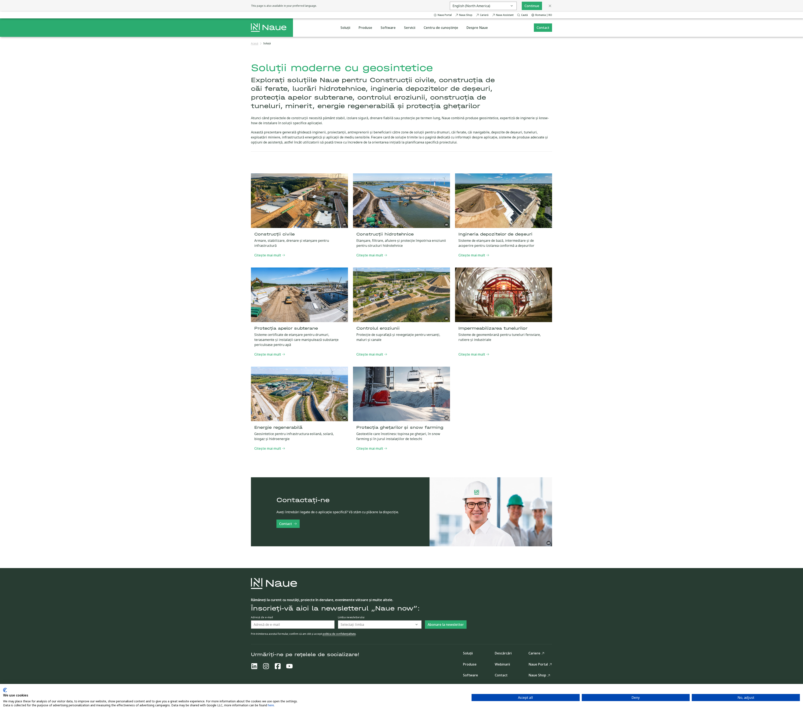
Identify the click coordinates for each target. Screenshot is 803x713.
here (271, 705)
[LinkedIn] (254, 666)
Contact (285, 523)
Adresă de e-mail (262, 617)
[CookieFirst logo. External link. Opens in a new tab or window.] (5, 690)
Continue (531, 6)
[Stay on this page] (550, 6)
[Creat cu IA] (344, 224)
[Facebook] (277, 666)
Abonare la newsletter (446, 624)
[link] (267, 43)
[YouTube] (289, 666)
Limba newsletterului (351, 617)
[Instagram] (266, 666)
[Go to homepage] (268, 27)
